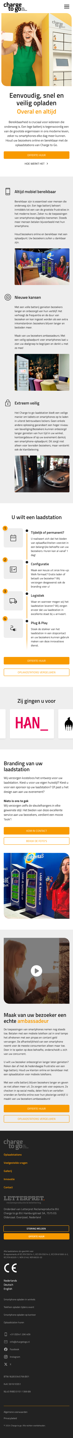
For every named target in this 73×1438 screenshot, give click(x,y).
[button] (66, 6)
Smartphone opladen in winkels (19, 1299)
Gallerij (8, 1171)
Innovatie (9, 1179)
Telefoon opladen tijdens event (19, 1307)
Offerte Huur (36, 1236)
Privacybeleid (10, 1418)
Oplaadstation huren (14, 1322)
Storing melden (36, 1228)
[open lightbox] (36, 971)
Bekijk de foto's (36, 841)
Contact (8, 1187)
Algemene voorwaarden (16, 1412)
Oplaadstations (13, 1155)
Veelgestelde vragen (16, 1163)
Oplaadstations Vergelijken (37, 672)
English (8, 1289)
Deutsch (8, 1285)
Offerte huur (36, 155)
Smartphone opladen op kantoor (20, 1314)
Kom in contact (36, 831)
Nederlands (10, 1280)
